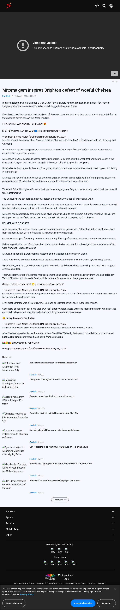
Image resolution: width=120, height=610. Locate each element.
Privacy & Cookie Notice (54, 583)
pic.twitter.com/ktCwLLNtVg (20, 318)
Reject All (106, 603)
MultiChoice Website (21, 583)
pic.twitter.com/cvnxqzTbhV (49, 284)
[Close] (115, 589)
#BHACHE (16, 130)
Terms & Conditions (37, 583)
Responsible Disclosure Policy (75, 583)
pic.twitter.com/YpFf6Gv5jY (25, 342)
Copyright (92, 583)
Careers (101, 583)
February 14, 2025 (56, 136)
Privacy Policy (27, 594)
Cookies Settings (14, 603)
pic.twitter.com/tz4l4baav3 (54, 130)
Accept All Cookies (83, 603)
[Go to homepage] (8, 5)
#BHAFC (29, 130)
